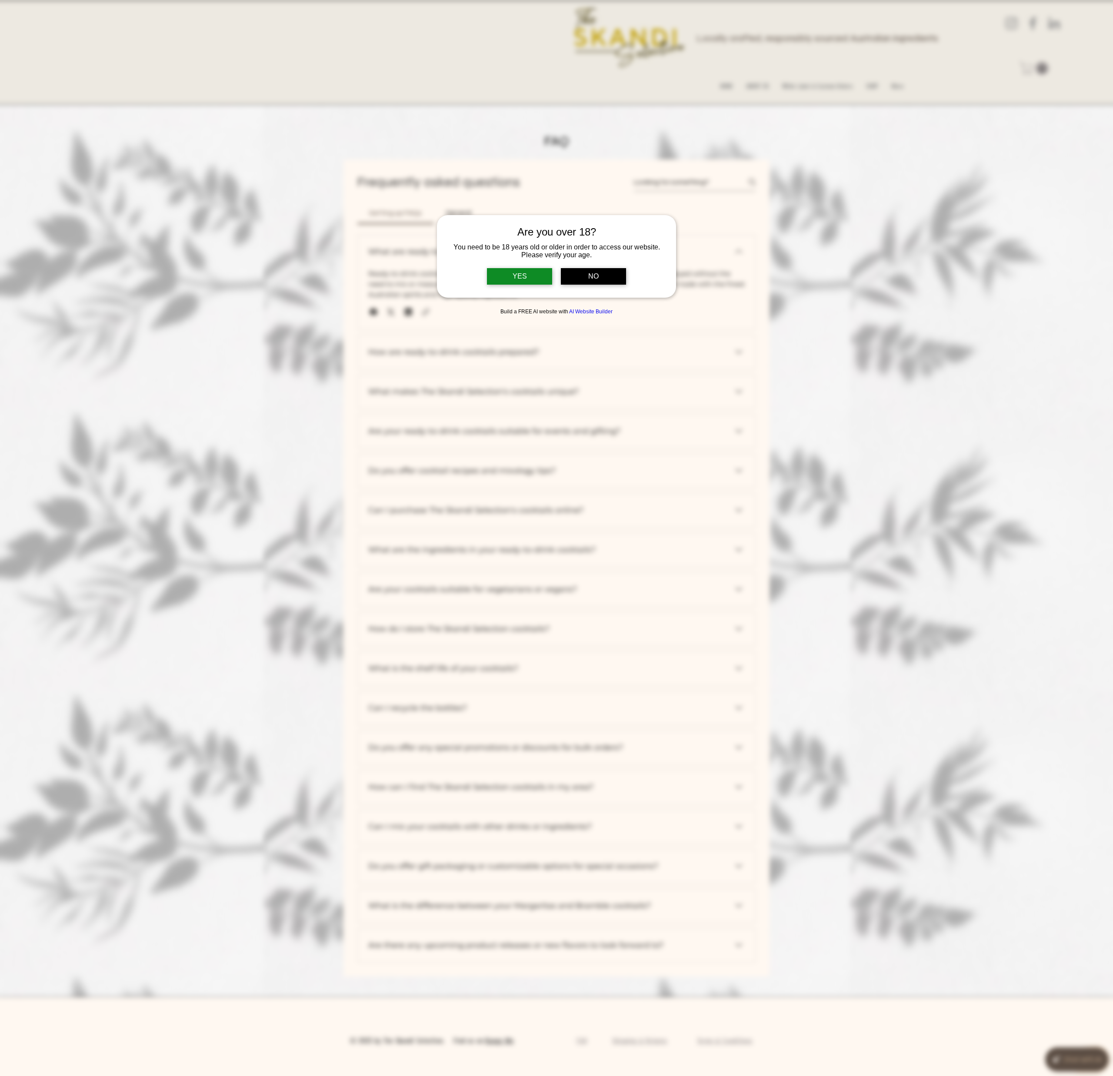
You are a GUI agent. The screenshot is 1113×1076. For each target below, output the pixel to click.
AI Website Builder (591, 312)
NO (593, 276)
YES (520, 276)
